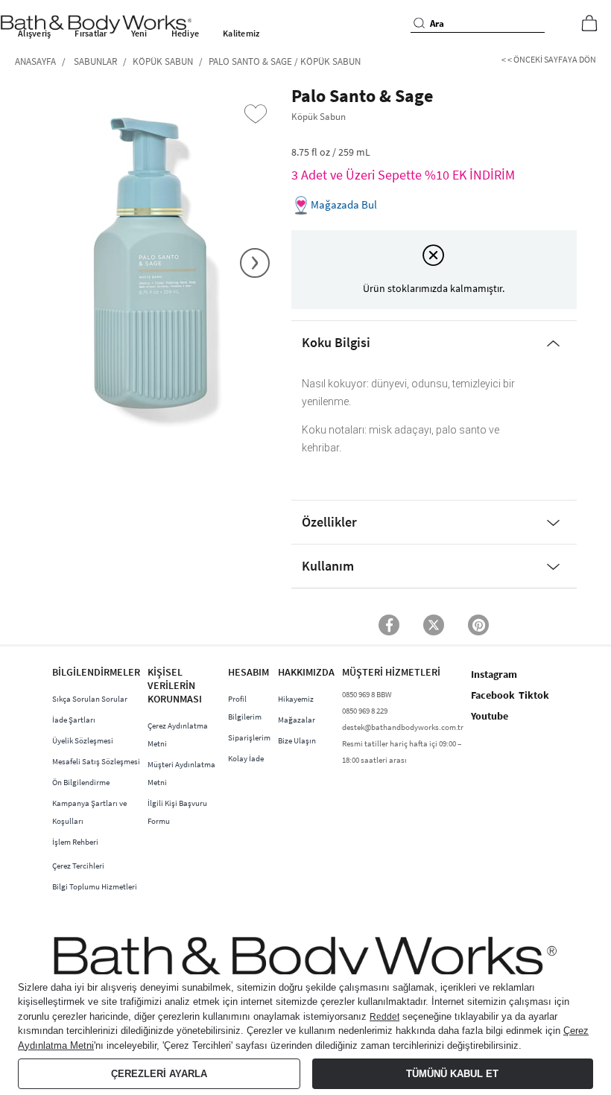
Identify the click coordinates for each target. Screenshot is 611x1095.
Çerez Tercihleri (78, 865)
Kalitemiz (241, 33)
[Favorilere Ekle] (255, 114)
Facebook (493, 695)
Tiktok (534, 695)
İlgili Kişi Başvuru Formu (177, 812)
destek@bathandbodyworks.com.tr (402, 727)
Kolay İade (246, 758)
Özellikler (329, 521)
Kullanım (328, 565)
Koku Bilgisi (336, 342)
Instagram (494, 674)
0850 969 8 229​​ (364, 710)
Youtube (489, 716)
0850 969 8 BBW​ (367, 694)
